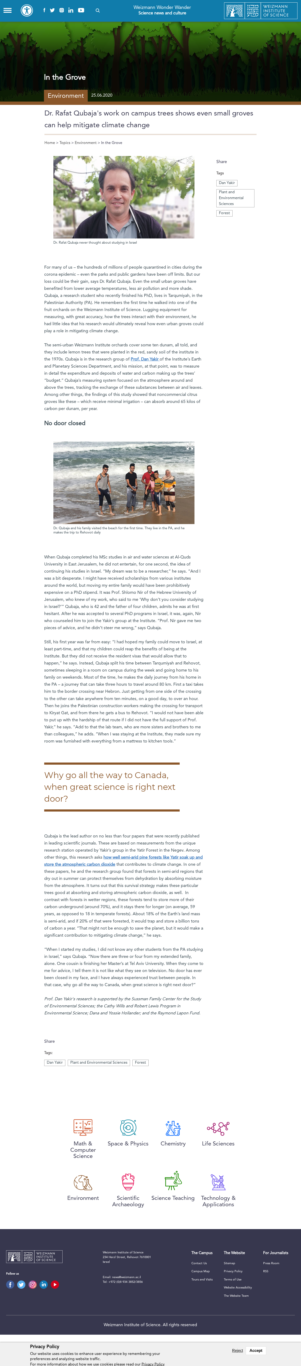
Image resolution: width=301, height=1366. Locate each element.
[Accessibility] (27, 10)
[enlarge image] (189, 160)
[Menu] (8, 10)
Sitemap (229, 1263)
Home (49, 143)
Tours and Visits (202, 1279)
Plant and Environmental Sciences (231, 198)
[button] (98, 10)
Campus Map (200, 1271)
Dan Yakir (227, 183)
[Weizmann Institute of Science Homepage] (261, 10)
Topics (64, 143)
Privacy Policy (233, 1271)
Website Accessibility (238, 1287)
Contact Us (199, 1263)
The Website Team (236, 1295)
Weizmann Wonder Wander (162, 10)
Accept (256, 1350)
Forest (224, 213)
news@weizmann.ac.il (126, 1277)
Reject (237, 1351)
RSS (265, 1271)
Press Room (271, 1263)
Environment (86, 143)
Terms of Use (233, 1279)
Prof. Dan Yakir (145, 359)
